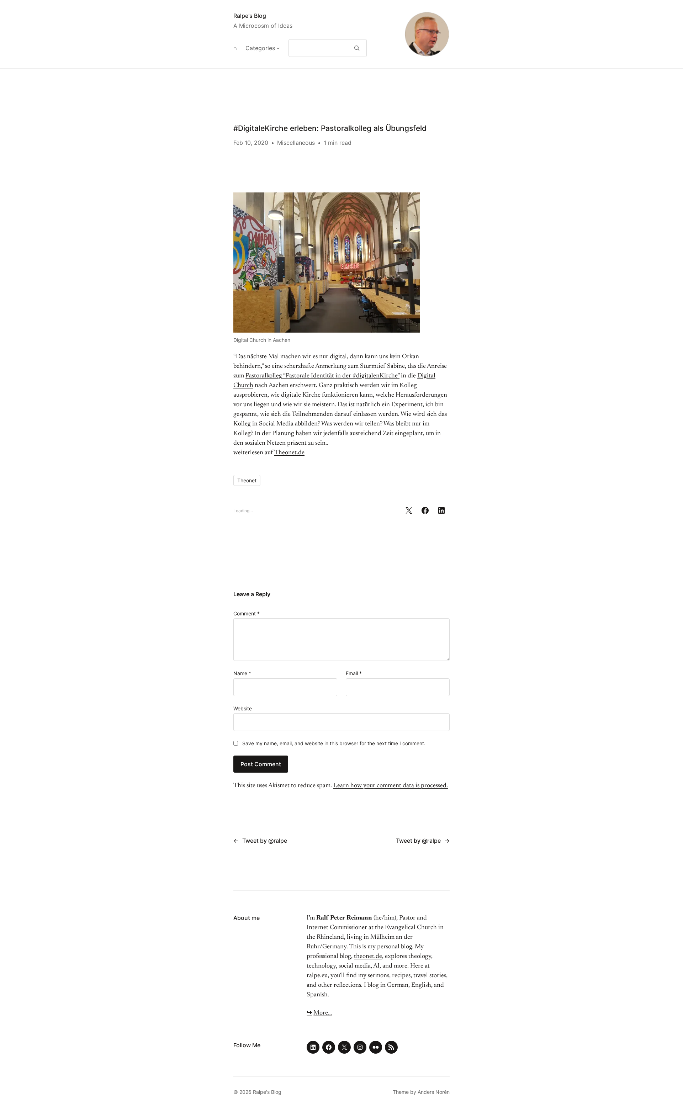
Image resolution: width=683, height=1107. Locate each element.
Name (242, 673)
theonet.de (368, 956)
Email (354, 673)
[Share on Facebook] (425, 510)
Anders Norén (434, 1092)
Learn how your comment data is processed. (390, 786)
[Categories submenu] (278, 48)
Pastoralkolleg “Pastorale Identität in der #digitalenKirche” (322, 376)
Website (242, 708)
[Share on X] (408, 510)
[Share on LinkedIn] (441, 510)
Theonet (246, 480)
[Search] (357, 48)
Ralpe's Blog (249, 15)
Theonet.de (289, 453)
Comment (246, 613)
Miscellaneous (296, 142)
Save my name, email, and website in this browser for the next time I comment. (333, 743)
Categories (260, 48)
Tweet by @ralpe (264, 840)
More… (322, 1013)
